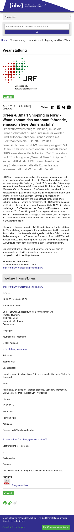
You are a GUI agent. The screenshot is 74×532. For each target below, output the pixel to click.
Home (4, 40)
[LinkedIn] (69, 108)
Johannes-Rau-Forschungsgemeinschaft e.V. (25, 439)
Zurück (8, 96)
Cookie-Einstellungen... (15, 527)
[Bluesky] (63, 108)
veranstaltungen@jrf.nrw (15, 349)
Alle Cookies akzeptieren (56, 527)
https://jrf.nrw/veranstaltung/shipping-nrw (23, 267)
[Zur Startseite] (37, 9)
